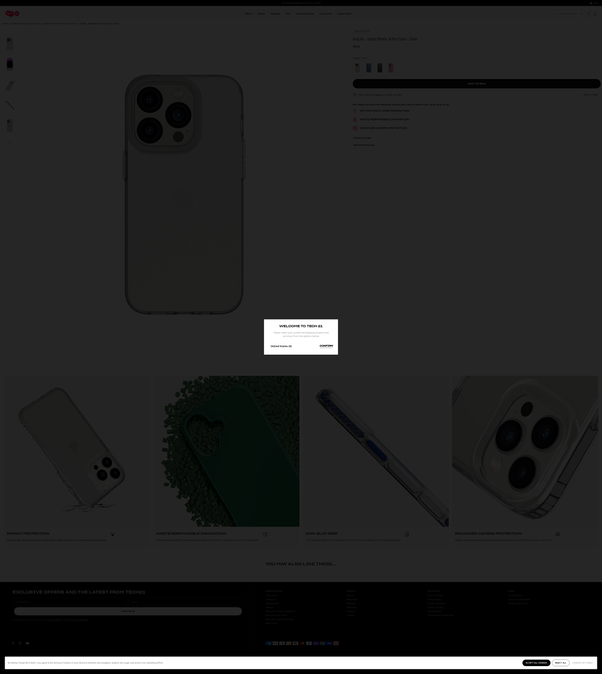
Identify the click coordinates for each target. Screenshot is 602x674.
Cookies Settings (582, 662)
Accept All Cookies (536, 662)
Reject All (560, 662)
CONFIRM (326, 346)
